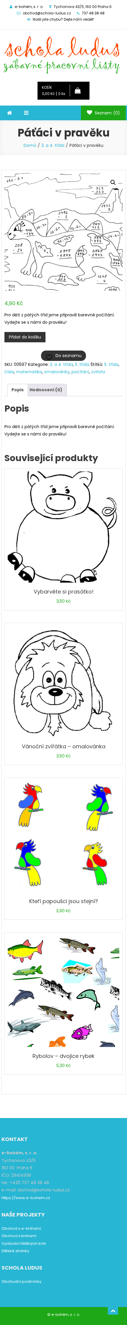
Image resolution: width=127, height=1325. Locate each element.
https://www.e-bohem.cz (25, 1198)
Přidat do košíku (25, 337)
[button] (113, 182)
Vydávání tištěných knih (23, 1243)
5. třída (82, 364)
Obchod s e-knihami (21, 1228)
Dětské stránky (15, 1251)
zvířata (98, 372)
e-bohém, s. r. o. (65, 1314)
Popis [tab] (18, 390)
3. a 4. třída (52, 145)
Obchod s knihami (18, 1236)
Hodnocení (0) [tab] (46, 390)
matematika (29, 372)
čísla (9, 372)
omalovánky (56, 372)
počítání (80, 372)
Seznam (107, 113)
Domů (30, 145)
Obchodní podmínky (21, 1281)
